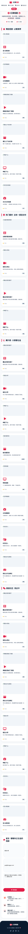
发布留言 (15, 890)
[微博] (10, 931)
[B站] (16, 931)
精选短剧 (5, 5)
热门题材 (11, 5)
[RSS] (18, 931)
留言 (14, 9)
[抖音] (13, 931)
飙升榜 (18, 5)
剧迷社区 (24, 5)
